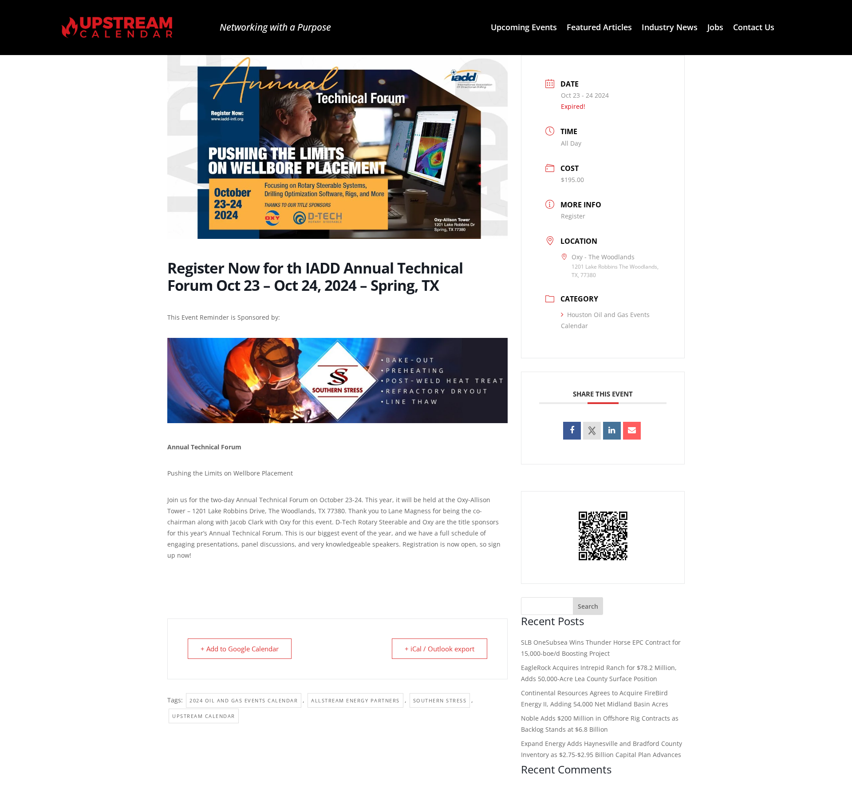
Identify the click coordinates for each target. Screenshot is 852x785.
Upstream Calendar (203, 716)
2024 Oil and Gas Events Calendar (243, 700)
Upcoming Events (524, 28)
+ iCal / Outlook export (439, 648)
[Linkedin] (612, 431)
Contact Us (753, 28)
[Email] (632, 431)
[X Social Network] (592, 431)
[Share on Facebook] (572, 431)
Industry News (670, 28)
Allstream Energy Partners (355, 700)
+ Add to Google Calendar (240, 648)
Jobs (715, 28)
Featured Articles (599, 28)
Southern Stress (440, 700)
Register (573, 216)
